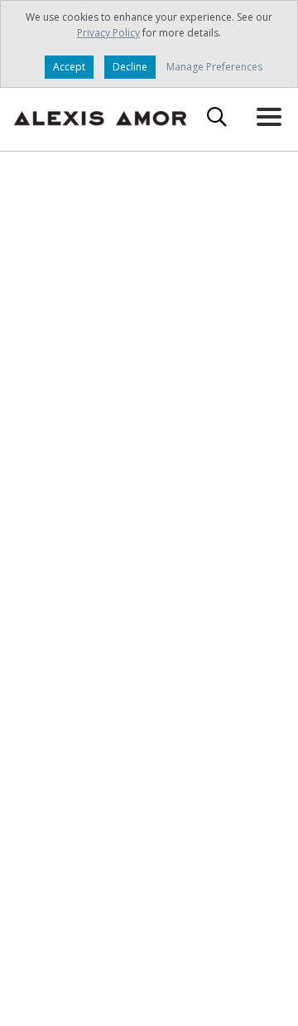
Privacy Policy (108, 33)
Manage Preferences (214, 67)
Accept (69, 67)
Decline (130, 67)
